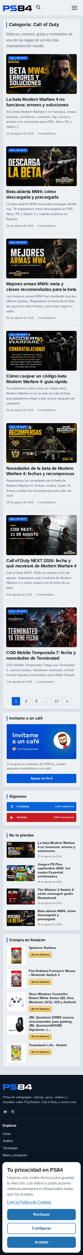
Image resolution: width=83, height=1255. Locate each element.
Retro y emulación (15, 1155)
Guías (7, 1133)
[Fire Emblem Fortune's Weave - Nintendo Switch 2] (16, 978)
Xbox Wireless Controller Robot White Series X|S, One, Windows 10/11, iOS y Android (52, 998)
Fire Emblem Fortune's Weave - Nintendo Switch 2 (52, 973)
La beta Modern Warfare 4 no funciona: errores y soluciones (56, 847)
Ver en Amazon (40, 954)
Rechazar (41, 1214)
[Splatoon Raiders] (16, 955)
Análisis (8, 1141)
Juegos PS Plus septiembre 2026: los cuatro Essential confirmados (54, 870)
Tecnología (10, 1148)
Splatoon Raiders (42, 948)
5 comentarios (47, 410)
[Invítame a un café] (41, 741)
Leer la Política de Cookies (29, 1202)
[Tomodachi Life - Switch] (16, 1053)
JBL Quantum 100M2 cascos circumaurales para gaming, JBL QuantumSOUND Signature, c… (51, 1023)
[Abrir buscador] (39, 8)
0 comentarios (47, 133)
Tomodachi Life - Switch (48, 1045)
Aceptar (41, 1242)
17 (57, 701)
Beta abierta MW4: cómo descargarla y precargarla (57, 915)
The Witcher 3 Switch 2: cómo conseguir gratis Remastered (56, 894)
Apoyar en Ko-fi (41, 778)
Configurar (41, 1228)
